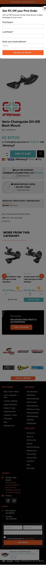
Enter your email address (14, 42)
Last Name (7, 32)
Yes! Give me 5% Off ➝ (23, 53)
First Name (7, 22)
